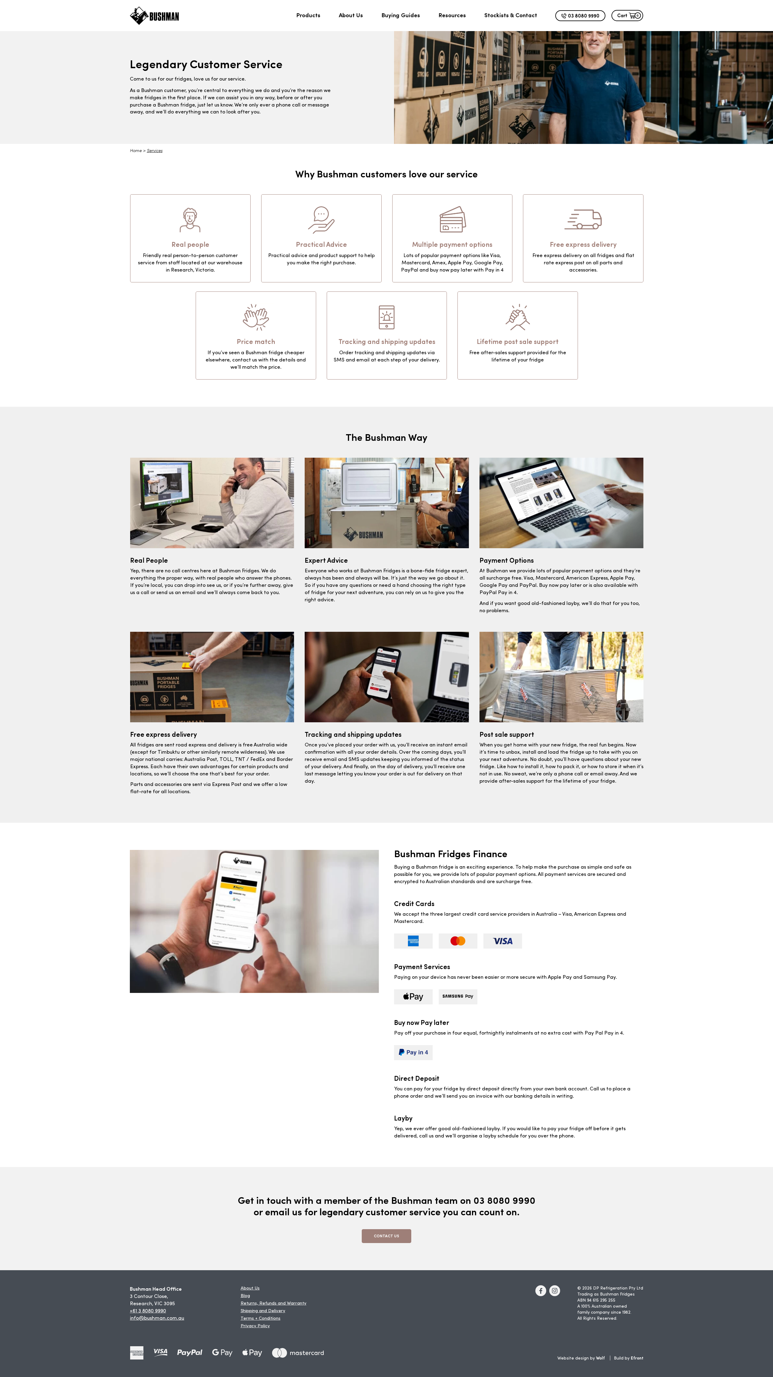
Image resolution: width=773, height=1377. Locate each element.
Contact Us (386, 1236)
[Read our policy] (136, 1353)
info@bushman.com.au (157, 1318)
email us (283, 1211)
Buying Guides (400, 15)
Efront (637, 1358)
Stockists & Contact (510, 15)
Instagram (554, 1290)
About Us (351, 15)
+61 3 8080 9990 (148, 1311)
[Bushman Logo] (154, 15)
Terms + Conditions (261, 1318)
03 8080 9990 (583, 15)
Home (136, 151)
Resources (452, 15)
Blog (245, 1296)
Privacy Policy (255, 1326)
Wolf (600, 1358)
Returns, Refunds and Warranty (273, 1303)
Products (308, 15)
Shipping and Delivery (263, 1311)
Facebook (540, 1290)
